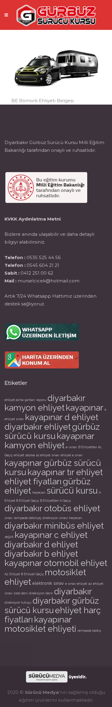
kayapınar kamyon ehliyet (49, 440)
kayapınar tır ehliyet (65, 472)
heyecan (38, 492)
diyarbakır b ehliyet (41, 554)
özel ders (20, 593)
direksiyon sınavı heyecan (62, 518)
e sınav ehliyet (76, 583)
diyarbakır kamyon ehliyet (44, 403)
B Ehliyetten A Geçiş (55, 500)
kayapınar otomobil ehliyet (55, 563)
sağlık (8, 536)
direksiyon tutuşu (17, 602)
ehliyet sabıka (24, 455)
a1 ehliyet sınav (47, 455)
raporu (41, 400)
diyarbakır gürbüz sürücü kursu (51, 605)
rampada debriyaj (27, 518)
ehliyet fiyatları (33, 481)
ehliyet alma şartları (19, 400)
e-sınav (71, 447)
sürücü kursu (72, 490)
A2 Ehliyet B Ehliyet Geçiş (24, 574)
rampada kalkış (89, 630)
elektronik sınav (48, 583)
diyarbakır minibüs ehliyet (54, 526)
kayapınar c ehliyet (51, 535)
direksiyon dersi (41, 593)
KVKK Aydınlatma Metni (32, 219)
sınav (8, 518)
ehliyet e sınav (72, 455)
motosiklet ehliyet (45, 577)
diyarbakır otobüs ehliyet (52, 508)
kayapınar (84, 408)
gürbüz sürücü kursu (52, 431)
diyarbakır (73, 591)
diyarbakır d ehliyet (41, 544)
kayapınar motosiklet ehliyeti (40, 624)
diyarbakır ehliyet (37, 427)
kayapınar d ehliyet (61, 417)
